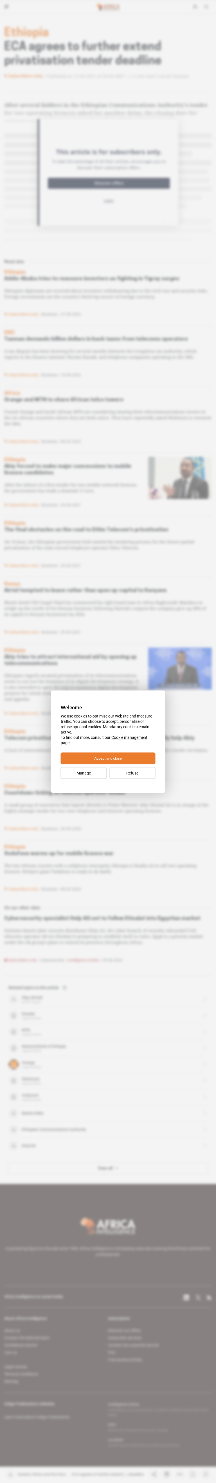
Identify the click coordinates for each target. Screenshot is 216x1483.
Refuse (132, 773)
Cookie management (129, 737)
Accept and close (108, 758)
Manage (83, 773)
